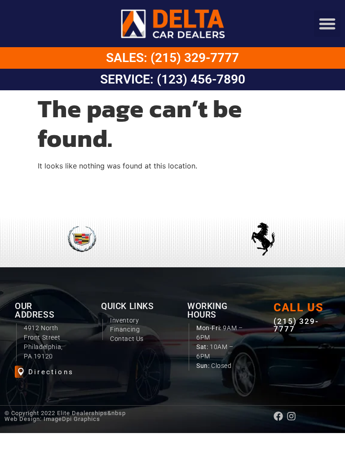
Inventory (124, 320)
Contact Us (127, 338)
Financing (125, 329)
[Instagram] (291, 416)
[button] (327, 23)
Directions (51, 372)
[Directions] (21, 371)
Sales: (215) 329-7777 (172, 57)
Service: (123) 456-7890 (172, 79)
